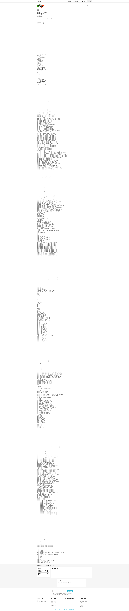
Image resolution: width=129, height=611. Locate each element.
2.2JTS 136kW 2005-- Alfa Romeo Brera (44, 222)
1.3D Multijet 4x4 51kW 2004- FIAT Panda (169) (45, 363)
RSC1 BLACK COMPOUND (41, 38)
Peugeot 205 (39, 399)
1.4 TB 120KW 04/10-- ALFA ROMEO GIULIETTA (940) (46, 244)
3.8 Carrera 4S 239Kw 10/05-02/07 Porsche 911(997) (46, 477)
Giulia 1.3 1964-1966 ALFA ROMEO (43, 236)
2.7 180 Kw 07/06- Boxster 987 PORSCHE (44, 495)
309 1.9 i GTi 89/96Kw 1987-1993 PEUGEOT (45, 397)
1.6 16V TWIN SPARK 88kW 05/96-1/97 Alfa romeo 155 (47, 133)
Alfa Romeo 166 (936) (41, 212)
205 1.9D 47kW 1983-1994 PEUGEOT (43, 413)
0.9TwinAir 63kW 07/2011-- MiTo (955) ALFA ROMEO (46, 96)
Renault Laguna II (40, 548)
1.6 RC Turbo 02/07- (40, 427)
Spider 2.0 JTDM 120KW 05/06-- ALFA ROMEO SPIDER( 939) (48, 230)
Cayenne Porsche (40, 515)
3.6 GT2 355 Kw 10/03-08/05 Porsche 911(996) (45, 459)
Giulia (38, 235)
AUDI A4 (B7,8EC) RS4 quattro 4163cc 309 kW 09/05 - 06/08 (48, 277)
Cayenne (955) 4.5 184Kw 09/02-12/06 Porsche (45, 504)
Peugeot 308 (39, 434)
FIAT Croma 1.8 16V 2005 (41, 348)
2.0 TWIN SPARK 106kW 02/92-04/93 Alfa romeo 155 (46, 145)
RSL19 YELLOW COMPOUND (42, 45)
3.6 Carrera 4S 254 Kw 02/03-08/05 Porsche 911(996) (46, 455)
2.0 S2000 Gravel (40, 429)
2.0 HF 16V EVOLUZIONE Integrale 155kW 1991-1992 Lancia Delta (49, 372)
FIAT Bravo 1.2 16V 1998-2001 (42, 323)
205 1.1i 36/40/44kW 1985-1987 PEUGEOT (44, 409)
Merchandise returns (83, 601)
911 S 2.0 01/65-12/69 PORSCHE (43, 529)
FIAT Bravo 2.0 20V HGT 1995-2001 (43, 331)
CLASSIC (40, 571)
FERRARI (38, 308)
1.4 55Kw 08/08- (40, 425)
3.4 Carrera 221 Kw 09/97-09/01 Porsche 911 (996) (46, 450)
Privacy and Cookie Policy (41, 602)
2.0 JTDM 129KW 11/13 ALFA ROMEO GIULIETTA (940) (47, 260)
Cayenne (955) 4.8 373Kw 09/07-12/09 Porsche (45, 510)
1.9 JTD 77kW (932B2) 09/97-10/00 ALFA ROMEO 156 (46, 161)
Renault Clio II (39, 543)
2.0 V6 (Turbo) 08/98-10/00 (42, 213)
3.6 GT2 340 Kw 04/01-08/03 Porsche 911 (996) (45, 458)
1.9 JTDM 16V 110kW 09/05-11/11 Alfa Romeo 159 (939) (47, 184)
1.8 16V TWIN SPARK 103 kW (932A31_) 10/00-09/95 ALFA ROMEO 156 (50, 153)
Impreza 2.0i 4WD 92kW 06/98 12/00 (43, 562)
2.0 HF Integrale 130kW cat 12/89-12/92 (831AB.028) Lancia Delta (49, 376)
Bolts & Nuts (39, 15)
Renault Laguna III (40, 549)
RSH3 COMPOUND (40, 42)
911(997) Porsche (40, 468)
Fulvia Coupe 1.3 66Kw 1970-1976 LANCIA (44, 381)
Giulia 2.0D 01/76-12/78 (41, 240)
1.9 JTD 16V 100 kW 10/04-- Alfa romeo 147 (45, 120)
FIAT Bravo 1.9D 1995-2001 (42, 330)
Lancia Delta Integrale (41, 371)
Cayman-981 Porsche (41, 517)
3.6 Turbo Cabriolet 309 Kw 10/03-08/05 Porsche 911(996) (47, 449)
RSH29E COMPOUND (41, 41)
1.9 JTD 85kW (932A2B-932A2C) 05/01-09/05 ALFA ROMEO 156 (48, 163)
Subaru (38, 558)
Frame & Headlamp (40, 79)
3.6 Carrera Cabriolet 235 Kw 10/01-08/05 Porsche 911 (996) (48, 456)
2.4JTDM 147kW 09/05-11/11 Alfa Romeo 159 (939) (46, 192)
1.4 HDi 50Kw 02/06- (40, 426)
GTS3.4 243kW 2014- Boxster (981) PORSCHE (45, 486)
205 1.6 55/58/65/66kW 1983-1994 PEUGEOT (45, 403)
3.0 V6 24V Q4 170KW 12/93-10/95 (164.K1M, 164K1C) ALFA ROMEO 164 (50, 209)
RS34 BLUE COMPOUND (41, 34)
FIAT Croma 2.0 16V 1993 (41, 343)
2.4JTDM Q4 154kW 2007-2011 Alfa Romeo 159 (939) (46, 194)
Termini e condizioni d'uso (41, 601)
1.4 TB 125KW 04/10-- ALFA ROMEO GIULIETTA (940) (46, 245)
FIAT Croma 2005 (40, 347)
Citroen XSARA (39, 302)
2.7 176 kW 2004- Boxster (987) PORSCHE (44, 494)
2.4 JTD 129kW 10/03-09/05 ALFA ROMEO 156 (45, 174)
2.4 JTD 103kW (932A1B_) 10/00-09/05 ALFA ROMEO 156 (47, 171)
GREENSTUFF (39, 29)
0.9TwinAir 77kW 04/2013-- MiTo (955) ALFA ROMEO (46, 97)
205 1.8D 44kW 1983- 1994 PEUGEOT (43, 411)
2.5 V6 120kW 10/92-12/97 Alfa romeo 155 (44, 148)
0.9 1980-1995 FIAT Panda (41, 356)
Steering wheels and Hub (41, 80)
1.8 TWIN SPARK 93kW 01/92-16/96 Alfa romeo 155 (46, 138)
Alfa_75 (38, 233)
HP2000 (38, 31)
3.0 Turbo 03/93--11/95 (41, 536)
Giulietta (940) (39, 241)
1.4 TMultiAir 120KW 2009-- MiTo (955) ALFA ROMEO (46, 107)
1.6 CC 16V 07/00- (40, 421)
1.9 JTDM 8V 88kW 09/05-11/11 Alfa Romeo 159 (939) (46, 186)
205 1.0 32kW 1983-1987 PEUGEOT (43, 402)
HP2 (37, 30)
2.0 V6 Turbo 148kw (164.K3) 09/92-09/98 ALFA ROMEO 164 (48, 200)
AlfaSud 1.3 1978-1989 (41, 232)
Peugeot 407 (39, 435)
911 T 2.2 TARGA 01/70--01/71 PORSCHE (44, 532)
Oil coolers (39, 59)
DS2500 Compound (40, 24)
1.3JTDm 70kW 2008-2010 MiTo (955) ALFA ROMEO (46, 101)
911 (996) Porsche (40, 445)
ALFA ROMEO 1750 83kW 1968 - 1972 (43, 218)
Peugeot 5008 (39, 436)
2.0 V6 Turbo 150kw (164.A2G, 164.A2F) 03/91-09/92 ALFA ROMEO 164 (50, 201)
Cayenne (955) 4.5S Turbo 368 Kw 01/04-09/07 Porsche (47, 507)
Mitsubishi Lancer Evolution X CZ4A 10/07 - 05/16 (46, 388)
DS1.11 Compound (40, 23)
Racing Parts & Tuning (42, 570)
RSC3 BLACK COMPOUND (41, 40)
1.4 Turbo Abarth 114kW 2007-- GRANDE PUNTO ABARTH (47, 89)
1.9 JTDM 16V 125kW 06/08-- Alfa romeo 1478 (45, 129)
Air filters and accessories (41, 57)
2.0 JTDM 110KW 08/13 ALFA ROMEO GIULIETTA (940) (47, 257)
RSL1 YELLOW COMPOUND (42, 44)
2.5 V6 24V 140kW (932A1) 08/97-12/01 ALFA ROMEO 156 (47, 175)
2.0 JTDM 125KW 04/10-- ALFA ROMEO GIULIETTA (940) (47, 259)
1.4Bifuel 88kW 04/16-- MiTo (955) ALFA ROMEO (45, 109)
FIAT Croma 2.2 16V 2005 (41, 350)
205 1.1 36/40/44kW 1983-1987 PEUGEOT (44, 408)
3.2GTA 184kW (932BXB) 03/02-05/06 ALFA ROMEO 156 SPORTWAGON (50, 178)
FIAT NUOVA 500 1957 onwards (42, 351)
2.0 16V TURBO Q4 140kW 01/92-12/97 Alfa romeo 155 (47, 142)
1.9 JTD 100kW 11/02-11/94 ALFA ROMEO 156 (45, 158)
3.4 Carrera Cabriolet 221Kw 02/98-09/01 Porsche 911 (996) (48, 452)
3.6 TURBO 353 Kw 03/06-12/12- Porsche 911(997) (46, 476)
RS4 (37, 285)
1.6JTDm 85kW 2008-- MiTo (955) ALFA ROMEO (45, 115)
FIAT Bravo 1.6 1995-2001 (41, 326)
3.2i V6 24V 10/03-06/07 (41, 217)
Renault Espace (39, 547)
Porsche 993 (39, 537)
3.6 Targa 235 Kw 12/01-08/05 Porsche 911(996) (46, 463)
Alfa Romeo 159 (39, 179)
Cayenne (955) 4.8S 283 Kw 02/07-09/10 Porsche (46, 511)
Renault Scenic (39, 555)
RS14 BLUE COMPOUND (41, 32)
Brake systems (39, 19)
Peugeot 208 (39, 431)
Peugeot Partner (40, 441)
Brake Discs (39, 20)
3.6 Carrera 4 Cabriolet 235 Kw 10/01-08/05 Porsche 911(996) (48, 447)
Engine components (40, 56)
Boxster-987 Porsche (40, 493)
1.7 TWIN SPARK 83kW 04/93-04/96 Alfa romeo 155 (46, 135)
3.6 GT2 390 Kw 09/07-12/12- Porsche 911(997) (45, 475)
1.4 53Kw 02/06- (40, 424)
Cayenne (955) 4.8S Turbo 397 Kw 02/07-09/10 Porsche (47, 513)
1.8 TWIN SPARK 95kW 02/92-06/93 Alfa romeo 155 (46, 139)
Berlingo (38, 295)
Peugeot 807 (39, 439)
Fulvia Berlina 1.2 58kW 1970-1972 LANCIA (44, 380)
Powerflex (38, 66)
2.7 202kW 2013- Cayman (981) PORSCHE (44, 518)
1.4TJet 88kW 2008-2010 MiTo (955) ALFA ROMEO (46, 114)
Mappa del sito (53, 605)
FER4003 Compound (40, 28)
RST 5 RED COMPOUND (41, 50)
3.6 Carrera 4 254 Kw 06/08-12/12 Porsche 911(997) (46, 473)
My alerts (81, 607)
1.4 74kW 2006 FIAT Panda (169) (43, 364)
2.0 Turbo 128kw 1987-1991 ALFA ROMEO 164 (45, 198)
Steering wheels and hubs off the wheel (44, 18)
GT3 (37, 540)
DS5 (37, 306)
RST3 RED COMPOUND (41, 53)
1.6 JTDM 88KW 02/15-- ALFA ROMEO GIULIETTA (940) (47, 251)
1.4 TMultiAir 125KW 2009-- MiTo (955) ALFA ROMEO (46, 108)
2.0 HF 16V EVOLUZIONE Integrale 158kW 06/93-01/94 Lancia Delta (49, 373)
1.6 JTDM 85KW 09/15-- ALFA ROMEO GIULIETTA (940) (47, 250)
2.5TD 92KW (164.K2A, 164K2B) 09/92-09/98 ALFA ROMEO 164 (48, 204)
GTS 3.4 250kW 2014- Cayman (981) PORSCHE (45, 519)
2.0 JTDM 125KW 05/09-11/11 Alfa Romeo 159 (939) (46, 190)
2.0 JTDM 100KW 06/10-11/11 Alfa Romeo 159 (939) (46, 188)
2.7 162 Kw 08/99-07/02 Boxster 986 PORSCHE (45, 490)
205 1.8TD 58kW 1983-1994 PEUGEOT (44, 412)
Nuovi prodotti (53, 601)
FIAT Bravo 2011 (40, 333)
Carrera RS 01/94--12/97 (41, 539)
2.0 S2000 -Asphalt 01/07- (41, 428)
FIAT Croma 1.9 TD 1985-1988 (42, 339)
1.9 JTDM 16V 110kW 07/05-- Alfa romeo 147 (45, 128)
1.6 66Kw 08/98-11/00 (41, 420)
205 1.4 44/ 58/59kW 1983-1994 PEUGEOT (44, 400)
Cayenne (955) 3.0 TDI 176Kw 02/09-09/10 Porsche (46, 500)
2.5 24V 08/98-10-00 (40, 215)
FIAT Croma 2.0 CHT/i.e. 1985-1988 (43, 341)
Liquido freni (39, 55)
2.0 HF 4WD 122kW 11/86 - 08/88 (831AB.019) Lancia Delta (47, 375)
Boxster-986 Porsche (40, 488)
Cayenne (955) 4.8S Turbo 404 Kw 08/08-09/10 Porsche (47, 514)
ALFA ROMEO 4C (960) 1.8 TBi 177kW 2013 (44, 91)
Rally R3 (38, 430)
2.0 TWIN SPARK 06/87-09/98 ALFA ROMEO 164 (45, 199)
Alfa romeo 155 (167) (40, 132)
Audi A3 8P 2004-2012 (41, 274)
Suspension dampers (41, 67)
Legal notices (39, 600)
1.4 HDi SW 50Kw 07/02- (41, 418)
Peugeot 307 (39, 433)
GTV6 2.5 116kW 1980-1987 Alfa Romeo (44, 261)
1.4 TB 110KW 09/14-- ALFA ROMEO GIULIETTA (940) (46, 243)
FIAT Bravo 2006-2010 (41, 332)
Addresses (81, 605)
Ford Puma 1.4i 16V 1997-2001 (42, 368)
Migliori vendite (53, 602)
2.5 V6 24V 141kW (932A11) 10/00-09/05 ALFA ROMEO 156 (47, 176)
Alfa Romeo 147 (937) (41, 117)
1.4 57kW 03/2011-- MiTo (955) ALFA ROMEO (45, 104)
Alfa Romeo (39, 90)
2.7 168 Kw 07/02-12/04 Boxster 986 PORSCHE (45, 491)
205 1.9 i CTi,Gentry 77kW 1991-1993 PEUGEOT (45, 406)
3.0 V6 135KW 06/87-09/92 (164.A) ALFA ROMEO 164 (46, 206)
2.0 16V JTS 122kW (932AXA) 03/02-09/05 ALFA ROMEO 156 (48, 166)
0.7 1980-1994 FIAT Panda (41, 354)
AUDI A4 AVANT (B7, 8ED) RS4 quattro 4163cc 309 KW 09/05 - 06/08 (49, 278)
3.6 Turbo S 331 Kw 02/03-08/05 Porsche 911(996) (46, 466)
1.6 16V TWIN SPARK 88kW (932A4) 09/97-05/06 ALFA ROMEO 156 (49, 151)
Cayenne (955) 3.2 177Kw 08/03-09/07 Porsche (45, 501)
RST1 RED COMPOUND (41, 51)
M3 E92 (38, 293)
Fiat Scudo (38, 311)
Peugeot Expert (39, 440)
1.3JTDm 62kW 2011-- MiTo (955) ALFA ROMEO (45, 99)
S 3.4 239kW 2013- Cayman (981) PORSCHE (45, 520)
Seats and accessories (41, 17)
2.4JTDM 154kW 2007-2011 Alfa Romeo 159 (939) (46, 193)
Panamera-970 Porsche (41, 525)
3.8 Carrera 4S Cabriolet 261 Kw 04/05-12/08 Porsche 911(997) (48, 479)
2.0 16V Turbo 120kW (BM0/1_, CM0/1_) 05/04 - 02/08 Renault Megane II (50, 552)
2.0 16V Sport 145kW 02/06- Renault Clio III (45, 546)
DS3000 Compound (40, 26)
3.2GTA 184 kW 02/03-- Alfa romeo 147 (44, 131)
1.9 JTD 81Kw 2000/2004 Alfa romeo (43, 125)
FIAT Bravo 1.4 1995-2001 (41, 324)
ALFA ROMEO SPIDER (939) (42, 227)
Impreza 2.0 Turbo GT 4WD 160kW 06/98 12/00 (45, 560)
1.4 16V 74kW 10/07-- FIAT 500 (42, 319)
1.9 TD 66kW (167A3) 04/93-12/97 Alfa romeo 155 (46, 140)
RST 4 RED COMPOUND (41, 49)
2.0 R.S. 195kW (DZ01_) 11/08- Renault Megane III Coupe (47, 554)
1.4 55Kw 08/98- (40, 416)
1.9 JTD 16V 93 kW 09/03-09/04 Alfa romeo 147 (45, 122)
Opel (37, 389)
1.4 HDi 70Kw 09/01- (40, 417)
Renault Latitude (40, 550)
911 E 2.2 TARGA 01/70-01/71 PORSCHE (44, 528)
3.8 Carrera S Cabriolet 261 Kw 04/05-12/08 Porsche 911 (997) (48, 481)
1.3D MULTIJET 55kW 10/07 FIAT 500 (43, 317)
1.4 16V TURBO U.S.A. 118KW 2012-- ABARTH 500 (46, 88)
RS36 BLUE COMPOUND (41, 35)
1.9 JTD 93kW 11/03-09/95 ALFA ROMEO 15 (45, 164)
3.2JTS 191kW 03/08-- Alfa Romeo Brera (44, 225)
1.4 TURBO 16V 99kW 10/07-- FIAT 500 (44, 320)
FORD (38, 367)
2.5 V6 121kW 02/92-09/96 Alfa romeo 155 (44, 149)
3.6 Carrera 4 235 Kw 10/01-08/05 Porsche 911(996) (46, 453)
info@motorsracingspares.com (71, 603)
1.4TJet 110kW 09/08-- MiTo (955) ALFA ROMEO (45, 113)
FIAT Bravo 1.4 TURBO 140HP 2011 (43, 325)
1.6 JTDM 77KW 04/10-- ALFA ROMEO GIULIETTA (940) (47, 249)
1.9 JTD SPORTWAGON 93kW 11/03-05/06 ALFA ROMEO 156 (48, 165)
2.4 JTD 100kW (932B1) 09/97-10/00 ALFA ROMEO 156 (47, 170)
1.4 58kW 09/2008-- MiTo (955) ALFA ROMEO (45, 105)
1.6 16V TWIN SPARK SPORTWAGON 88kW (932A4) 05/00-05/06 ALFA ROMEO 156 (52, 152)
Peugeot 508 (39, 437)
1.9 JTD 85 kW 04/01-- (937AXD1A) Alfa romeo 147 (46, 124)
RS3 (37, 284)
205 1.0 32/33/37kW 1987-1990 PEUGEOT (44, 401)
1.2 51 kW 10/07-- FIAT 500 (41, 315)
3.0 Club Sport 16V (40, 534)
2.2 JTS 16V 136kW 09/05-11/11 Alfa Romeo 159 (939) (46, 191)
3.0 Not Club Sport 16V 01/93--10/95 (43, 535)
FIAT (37, 310)
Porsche (38, 443)
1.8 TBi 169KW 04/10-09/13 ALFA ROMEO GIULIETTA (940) (47, 252)
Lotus (38, 384)
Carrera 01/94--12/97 (40, 538)
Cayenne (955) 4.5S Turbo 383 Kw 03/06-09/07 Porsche (47, 508)
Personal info (82, 599)
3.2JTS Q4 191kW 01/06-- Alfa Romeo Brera (45, 226)
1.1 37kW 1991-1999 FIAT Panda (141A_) (44, 358)
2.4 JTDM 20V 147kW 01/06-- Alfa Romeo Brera (45, 223)
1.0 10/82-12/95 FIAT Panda (42, 357)
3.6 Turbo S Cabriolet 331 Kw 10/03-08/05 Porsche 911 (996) (48, 465)
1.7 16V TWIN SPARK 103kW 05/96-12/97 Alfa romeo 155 (47, 134)
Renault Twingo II (40, 557)
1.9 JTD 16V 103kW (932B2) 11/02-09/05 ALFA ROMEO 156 (47, 160)
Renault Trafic (39, 556)
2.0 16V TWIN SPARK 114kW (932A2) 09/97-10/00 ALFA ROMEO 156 (49, 168)
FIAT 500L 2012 (39, 321)
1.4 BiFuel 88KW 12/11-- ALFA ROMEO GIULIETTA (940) (47, 242)
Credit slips (81, 603)
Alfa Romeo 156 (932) (41, 150)
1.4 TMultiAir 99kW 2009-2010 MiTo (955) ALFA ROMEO (47, 93)
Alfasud (38, 231)
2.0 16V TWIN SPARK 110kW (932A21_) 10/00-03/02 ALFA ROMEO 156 (49, 167)
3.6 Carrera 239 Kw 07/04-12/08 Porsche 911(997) (46, 470)
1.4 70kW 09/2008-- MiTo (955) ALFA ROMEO (45, 102)
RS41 (37, 286)
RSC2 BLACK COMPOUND (41, 39)
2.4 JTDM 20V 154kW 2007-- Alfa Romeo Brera (45, 224)
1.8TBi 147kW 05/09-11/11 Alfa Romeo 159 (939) (46, 182)
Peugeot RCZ (39, 442)
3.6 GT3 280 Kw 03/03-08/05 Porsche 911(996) (45, 461)
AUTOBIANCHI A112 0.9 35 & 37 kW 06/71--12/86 (46, 290)
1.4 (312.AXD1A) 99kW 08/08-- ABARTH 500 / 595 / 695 (47, 85)
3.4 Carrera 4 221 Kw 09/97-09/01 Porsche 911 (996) (46, 451)
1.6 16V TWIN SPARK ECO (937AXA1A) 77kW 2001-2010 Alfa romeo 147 (50, 119)
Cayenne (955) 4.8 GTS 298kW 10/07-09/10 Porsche (46, 509)
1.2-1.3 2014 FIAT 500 (40, 316)
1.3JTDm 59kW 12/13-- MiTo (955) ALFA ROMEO (45, 98)
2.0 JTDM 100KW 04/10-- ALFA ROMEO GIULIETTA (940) (47, 255)
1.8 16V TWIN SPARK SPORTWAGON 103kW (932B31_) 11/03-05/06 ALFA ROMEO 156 (52, 154)
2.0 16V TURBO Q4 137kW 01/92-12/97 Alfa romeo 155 (47, 141)
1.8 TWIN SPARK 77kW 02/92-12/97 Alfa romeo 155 (46, 137)
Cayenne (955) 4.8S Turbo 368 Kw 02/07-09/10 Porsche (47, 512)
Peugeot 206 (39, 414)
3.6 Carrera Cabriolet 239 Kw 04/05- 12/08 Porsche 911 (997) (48, 469)
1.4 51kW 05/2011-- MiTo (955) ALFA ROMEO (45, 103)
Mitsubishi (39, 387)
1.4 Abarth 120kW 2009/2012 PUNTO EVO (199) (45, 84)
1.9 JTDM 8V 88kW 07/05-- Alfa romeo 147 (44, 127)
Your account (83, 598)
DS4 (37, 305)
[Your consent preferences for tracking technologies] (127, 609)
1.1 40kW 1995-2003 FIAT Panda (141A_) (44, 359)
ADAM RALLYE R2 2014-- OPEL (42, 392)
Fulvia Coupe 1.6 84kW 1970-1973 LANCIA (44, 382)
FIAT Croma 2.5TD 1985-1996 (42, 346)
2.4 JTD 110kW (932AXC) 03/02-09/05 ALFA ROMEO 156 (47, 172)
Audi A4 (38, 276)
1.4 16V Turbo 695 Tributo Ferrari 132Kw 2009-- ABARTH (47, 86)
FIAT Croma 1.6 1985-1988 (41, 338)
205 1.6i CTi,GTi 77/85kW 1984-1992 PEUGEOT (45, 405)
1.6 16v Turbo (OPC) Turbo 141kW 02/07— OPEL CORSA (47, 395)
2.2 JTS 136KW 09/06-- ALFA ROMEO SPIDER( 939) (46, 228)
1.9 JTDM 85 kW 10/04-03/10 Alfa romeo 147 (45, 126)
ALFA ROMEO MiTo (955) (41, 92)
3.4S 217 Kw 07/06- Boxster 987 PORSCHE (44, 497)
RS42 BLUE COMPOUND (41, 36)
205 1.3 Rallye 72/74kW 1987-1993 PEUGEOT (45, 410)
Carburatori (39, 58)
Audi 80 (38, 268)
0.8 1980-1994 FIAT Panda (41, 355)
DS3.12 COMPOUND (40, 25)
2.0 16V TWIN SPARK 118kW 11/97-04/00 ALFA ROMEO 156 (48, 169)
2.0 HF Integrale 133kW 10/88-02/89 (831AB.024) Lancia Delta (48, 377)
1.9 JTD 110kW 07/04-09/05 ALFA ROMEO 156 (45, 159)
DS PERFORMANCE (40, 22)
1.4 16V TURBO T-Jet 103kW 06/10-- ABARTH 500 (46, 87)
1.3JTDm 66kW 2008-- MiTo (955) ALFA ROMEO (45, 100)
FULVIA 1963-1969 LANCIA (41, 379)
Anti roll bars (39, 64)
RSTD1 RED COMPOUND (41, 54)
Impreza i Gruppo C (40, 559)
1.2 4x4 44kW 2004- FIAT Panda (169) (43, 360)
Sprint (38, 262)
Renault (38, 542)
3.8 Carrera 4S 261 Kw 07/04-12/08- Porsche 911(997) (47, 478)
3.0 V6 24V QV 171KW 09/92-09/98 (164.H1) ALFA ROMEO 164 (48, 210)
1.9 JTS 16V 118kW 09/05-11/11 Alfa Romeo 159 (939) (46, 187)
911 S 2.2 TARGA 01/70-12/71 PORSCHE (44, 530)
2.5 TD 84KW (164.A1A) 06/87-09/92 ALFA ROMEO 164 (47, 202)
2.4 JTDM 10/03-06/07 (41, 214)
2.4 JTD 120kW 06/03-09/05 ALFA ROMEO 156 (45, 173)
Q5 (37, 281)
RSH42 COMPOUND (40, 43)
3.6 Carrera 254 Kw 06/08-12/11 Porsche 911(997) (46, 471)
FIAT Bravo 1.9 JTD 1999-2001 (42, 328)
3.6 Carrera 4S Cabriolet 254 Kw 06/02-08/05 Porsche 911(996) (48, 454)
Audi (37, 263)
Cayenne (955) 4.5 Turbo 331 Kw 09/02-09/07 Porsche (47, 505)
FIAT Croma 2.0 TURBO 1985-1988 (43, 342)
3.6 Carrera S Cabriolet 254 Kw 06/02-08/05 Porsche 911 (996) (48, 448)
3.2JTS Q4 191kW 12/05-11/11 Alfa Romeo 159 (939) (46, 196)
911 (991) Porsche (40, 444)
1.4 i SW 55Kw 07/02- (40, 419)
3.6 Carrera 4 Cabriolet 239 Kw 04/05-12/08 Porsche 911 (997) (48, 474)
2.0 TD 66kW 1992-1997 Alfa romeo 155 (44, 144)
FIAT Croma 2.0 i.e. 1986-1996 (42, 344)
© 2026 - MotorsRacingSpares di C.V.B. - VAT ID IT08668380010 (64, 609)
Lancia (38, 370)
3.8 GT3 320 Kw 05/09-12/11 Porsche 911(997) (45, 482)
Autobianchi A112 (40, 288)
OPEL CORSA (39, 393)
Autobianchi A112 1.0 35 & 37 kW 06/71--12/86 (45, 291)
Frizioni (38, 62)
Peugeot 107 (39, 398)
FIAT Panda (39, 353)
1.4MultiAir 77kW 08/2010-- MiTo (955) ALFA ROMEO (46, 111)
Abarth (38, 83)
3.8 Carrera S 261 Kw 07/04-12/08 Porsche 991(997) (46, 480)
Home (39, 568)
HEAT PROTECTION (40, 16)
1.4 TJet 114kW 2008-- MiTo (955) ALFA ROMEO (45, 106)
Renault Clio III (39, 544)
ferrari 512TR (39, 309)
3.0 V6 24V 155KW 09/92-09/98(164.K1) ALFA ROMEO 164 (47, 208)
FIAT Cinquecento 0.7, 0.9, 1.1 (42, 334)
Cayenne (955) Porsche (41, 498)
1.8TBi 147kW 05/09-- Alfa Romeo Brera (44, 221)
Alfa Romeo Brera (40, 220)
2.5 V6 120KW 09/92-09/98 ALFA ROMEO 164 (45, 203)
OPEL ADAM (39, 390)
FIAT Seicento (39, 366)
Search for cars (41, 573)
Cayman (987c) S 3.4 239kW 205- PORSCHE (45, 516)
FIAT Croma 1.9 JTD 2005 (41, 349)
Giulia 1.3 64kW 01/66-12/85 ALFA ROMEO (44, 237)
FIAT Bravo (39, 322)
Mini (37, 385)
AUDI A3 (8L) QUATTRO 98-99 (42, 273)
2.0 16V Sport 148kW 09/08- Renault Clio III (45, 545)
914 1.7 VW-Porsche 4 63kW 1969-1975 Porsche (45, 483)
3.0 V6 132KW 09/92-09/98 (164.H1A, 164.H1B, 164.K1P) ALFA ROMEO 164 (50, 205)
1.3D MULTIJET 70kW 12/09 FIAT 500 (43, 318)
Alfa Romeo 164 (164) (41, 197)
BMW (38, 292)
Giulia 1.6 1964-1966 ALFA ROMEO (43, 238)
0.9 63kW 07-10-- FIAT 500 (41, 314)
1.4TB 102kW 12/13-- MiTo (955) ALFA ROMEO (45, 112)
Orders (81, 602)
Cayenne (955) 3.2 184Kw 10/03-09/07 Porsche (45, 502)
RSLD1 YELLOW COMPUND (42, 48)
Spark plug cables (40, 61)
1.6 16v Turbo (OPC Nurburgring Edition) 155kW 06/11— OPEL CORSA (50, 394)
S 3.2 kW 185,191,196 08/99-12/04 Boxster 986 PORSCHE (47, 492)
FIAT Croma (39, 336)
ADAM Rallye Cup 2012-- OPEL (42, 391)
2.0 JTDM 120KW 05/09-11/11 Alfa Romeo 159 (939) (46, 189)
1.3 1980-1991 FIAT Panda (41, 362)
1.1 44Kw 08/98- (40, 415)
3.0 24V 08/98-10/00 (40, 216)
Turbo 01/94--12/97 (40, 541)
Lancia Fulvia (39, 378)
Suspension (39, 63)
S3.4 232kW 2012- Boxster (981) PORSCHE (44, 487)
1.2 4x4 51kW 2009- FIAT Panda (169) (43, 361)
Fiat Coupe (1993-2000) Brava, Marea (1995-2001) (46, 335)
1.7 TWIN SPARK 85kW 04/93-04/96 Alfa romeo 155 (46, 136)
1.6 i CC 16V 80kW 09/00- (41, 422)
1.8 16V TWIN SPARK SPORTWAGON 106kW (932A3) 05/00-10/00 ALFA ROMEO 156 (52, 155)
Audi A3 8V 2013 (40, 275)
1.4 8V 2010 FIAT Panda (41, 365)
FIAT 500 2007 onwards (41, 313)
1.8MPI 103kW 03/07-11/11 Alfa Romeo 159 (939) (46, 181)
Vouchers (81, 606)
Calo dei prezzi (53, 600)
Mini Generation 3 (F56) (41, 386)
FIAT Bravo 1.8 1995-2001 (41, 327)
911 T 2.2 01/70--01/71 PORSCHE (43, 531)
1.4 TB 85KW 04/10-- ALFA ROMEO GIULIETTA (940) (46, 247)
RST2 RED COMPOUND (41, 52)
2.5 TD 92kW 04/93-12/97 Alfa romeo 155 (44, 147)
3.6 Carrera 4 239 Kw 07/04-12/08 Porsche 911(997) (46, 472)
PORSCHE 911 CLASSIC (41, 526)
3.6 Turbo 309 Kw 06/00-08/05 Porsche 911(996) (46, 464)
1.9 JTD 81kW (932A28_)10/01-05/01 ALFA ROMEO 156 (47, 162)
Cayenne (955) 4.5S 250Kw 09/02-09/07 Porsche (46, 506)
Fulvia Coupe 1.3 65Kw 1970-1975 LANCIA (44, 383)
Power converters (40, 60)
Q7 (37, 282)
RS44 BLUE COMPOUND (41, 37)
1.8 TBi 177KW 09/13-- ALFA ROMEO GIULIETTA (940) (46, 254)
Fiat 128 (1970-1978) (40, 312)
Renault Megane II (40, 551)
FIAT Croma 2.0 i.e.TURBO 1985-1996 (43, 345)
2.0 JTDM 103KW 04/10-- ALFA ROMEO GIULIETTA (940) (47, 256)
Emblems (38, 78)
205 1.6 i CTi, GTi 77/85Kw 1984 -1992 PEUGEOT (45, 404)
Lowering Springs (40, 65)
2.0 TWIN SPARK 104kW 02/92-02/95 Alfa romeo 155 (46, 146)
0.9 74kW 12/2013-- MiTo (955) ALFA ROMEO (45, 95)
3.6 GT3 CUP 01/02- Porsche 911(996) (44, 462)
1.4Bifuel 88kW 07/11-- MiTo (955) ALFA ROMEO (45, 110)
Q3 (37, 280)
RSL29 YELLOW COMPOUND (42, 47)
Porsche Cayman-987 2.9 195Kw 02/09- (44, 523)
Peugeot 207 (39, 423)
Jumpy (38, 307)
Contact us (39, 1)
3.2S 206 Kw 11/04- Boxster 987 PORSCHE (44, 496)
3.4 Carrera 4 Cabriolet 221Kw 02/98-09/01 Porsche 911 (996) (48, 446)
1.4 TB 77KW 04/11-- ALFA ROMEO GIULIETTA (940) (46, 246)
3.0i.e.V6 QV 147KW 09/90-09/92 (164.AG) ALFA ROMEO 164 (48, 211)
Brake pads (39, 21)
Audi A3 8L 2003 (39, 272)
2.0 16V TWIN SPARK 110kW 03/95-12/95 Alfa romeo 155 (47, 143)
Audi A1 (38, 269)
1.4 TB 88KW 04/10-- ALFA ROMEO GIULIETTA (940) (46, 248)
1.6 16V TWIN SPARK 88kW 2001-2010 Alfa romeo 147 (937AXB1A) (49, 118)
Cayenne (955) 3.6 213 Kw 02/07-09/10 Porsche (45, 503)
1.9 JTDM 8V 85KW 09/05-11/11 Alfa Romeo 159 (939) (46, 185)
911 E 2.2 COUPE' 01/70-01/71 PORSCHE (44, 527)
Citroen (38, 294)
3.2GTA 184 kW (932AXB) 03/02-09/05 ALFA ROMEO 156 (47, 177)
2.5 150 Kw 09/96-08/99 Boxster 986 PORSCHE (45, 489)
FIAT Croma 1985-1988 (41, 337)
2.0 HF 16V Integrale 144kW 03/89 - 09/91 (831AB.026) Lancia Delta (49, 374)
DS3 (37, 304)
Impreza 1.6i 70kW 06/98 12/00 (42, 561)
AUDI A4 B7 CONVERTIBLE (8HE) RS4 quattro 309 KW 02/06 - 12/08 (49, 279)
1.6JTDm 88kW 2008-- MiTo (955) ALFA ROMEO (45, 116)
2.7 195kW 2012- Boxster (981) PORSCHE (44, 485)
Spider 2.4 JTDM (40, 229)
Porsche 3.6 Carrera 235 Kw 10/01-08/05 (44, 467)
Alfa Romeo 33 (39, 219)
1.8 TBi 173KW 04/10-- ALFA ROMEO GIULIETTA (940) (46, 253)
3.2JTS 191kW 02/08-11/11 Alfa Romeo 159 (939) (46, 195)
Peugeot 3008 (39, 432)
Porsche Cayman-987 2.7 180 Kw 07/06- (44, 522)
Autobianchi (39, 287)
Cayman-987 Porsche (41, 521)
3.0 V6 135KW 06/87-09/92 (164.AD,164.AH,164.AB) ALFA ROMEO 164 (49, 207)
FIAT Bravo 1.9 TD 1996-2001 (42, 329)
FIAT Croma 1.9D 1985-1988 (42, 340)
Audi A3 (38, 271)
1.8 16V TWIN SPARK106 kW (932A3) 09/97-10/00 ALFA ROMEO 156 (49, 157)
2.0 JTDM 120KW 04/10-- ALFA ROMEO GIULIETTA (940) (47, 258)
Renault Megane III (40, 553)
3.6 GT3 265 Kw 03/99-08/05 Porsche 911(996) (45, 460)
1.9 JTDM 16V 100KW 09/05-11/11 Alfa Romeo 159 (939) (47, 183)
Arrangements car (40, 14)
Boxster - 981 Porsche (41, 484)
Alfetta (38, 234)
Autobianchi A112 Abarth (41, 289)
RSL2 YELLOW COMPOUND (42, 46)
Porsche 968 (39, 533)
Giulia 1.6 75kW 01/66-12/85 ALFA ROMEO (44, 239)
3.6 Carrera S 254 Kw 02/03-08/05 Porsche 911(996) (46, 457)
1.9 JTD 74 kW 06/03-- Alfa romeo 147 (43, 123)
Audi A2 (38, 270)
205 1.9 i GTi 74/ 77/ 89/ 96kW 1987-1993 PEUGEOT (46, 407)
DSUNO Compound (40, 27)
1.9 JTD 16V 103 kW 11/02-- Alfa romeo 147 (45, 121)
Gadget (39, 574)
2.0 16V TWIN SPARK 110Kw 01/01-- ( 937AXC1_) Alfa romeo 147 (48, 130)
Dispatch (38, 303)
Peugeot (38, 396)
